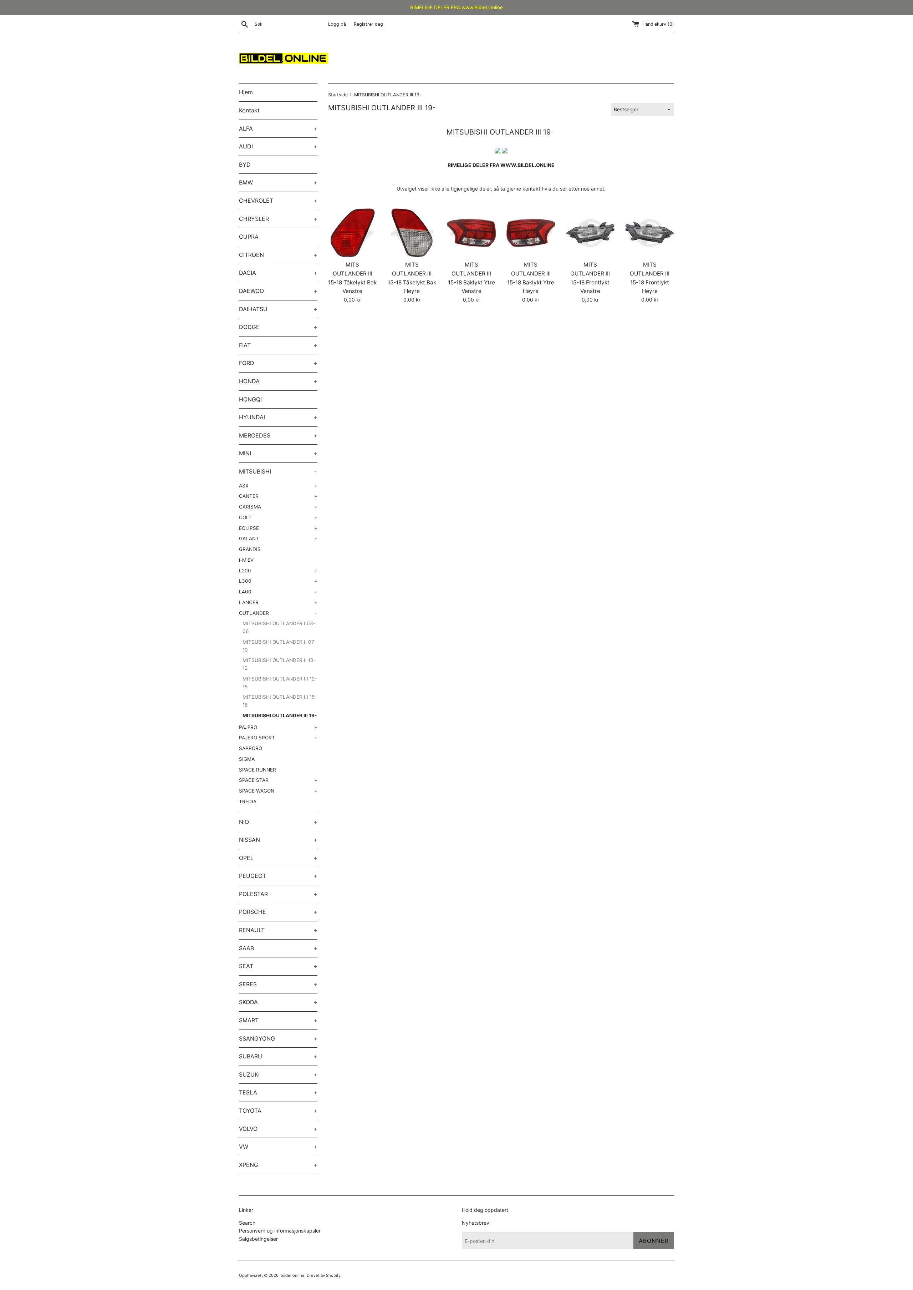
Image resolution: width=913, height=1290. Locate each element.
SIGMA (247, 759)
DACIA (278, 272)
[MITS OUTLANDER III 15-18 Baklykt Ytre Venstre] (471, 232)
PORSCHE (278, 911)
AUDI (278, 146)
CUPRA (249, 236)
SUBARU (278, 1056)
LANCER (278, 602)
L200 (278, 570)
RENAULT (278, 930)
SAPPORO (250, 748)
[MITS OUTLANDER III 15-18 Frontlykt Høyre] (649, 232)
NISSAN (278, 839)
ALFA (278, 128)
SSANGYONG (278, 1038)
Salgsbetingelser (258, 1239)
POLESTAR (278, 893)
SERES (278, 984)
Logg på (337, 24)
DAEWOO (278, 290)
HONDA (278, 381)
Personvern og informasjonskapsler (280, 1231)
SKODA (278, 1002)
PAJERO (278, 727)
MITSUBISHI (278, 471)
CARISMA (278, 507)
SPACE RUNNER (257, 770)
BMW (278, 182)
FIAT (278, 345)
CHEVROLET (278, 200)
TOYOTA (278, 1110)
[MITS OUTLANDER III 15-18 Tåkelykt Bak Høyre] (412, 232)
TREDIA (247, 801)
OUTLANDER (278, 613)
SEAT (278, 966)
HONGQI (250, 399)
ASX (278, 486)
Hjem (246, 92)
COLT (278, 517)
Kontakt (249, 110)
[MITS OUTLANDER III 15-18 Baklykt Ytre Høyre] (530, 232)
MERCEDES (278, 435)
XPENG (278, 1164)
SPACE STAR (278, 780)
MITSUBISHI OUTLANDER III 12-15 (280, 682)
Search (247, 1223)
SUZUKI (278, 1074)
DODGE (278, 326)
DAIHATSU (278, 309)
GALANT (278, 538)
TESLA (278, 1092)
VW (278, 1146)
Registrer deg (368, 24)
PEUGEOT (278, 875)
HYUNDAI (278, 417)
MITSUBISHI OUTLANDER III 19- (280, 715)
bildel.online (293, 1275)
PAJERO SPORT (278, 737)
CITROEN (278, 254)
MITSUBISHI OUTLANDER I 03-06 (279, 627)
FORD (278, 362)
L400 (278, 592)
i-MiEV (246, 560)
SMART (278, 1020)
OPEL (278, 857)
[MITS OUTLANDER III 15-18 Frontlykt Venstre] (590, 232)
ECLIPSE (278, 528)
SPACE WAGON (278, 791)
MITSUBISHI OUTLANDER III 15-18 (280, 701)
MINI (278, 453)
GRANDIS (250, 549)
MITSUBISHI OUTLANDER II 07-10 (279, 646)
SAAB (278, 948)
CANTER (278, 496)
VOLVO (278, 1128)
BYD (245, 164)
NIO (278, 821)
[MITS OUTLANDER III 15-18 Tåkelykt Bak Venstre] (352, 232)
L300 (278, 581)
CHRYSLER (278, 218)
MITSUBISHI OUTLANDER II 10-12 (279, 664)
